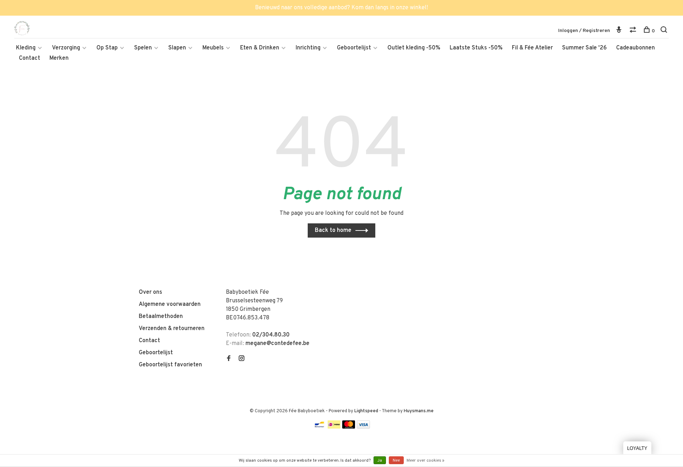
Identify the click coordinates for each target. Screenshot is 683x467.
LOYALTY (637, 448)
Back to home (333, 230)
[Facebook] (229, 359)
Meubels (213, 48)
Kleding (26, 48)
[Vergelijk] (634, 31)
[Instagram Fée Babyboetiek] (241, 359)
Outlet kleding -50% (413, 48)
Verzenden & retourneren (172, 328)
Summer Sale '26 (584, 48)
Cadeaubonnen (635, 48)
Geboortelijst (354, 48)
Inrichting (308, 48)
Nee (396, 460)
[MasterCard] (348, 427)
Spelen (143, 48)
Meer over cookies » (425, 460)
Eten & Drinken (259, 48)
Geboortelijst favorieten (170, 364)
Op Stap (107, 48)
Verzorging (66, 48)
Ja (379, 460)
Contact (29, 58)
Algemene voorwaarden (170, 304)
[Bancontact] (319, 427)
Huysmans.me (419, 411)
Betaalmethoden (161, 316)
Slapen (177, 48)
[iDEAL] (334, 427)
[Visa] (363, 427)
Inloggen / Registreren (584, 31)
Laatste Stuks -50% (476, 48)
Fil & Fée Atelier (532, 48)
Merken (59, 58)
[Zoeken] (665, 31)
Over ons (150, 292)
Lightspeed (366, 411)
